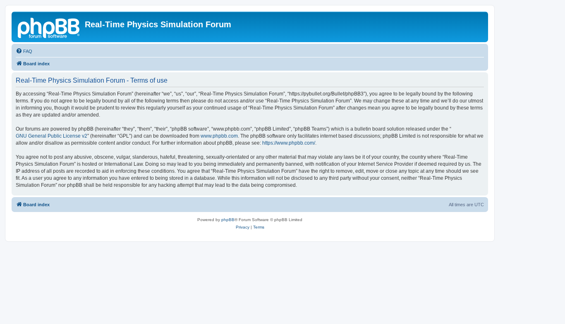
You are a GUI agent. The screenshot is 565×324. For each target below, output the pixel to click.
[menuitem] (24, 51)
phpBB (228, 219)
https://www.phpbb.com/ (288, 143)
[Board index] (49, 27)
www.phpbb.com (219, 136)
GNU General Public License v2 (51, 136)
